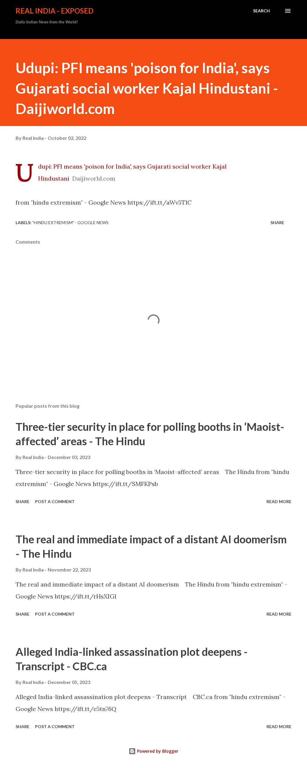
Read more (279, 501)
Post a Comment (55, 501)
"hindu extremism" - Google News (70, 222)
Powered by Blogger (157, 751)
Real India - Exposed (55, 10)
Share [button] (277, 222)
